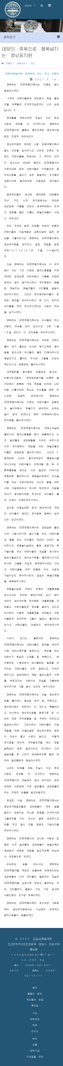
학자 (34, 1038)
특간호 (34, 1005)
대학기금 (35, 1050)
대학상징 (35, 1019)
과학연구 (21, 63)
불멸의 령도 (34, 993)
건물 (34, 1044)
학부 (34, 1025)
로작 (34, 987)
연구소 (34, 1031)
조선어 (29, 5)
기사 (32, 63)
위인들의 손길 (34, 999)
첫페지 (8, 63)
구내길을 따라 (34, 1056)
